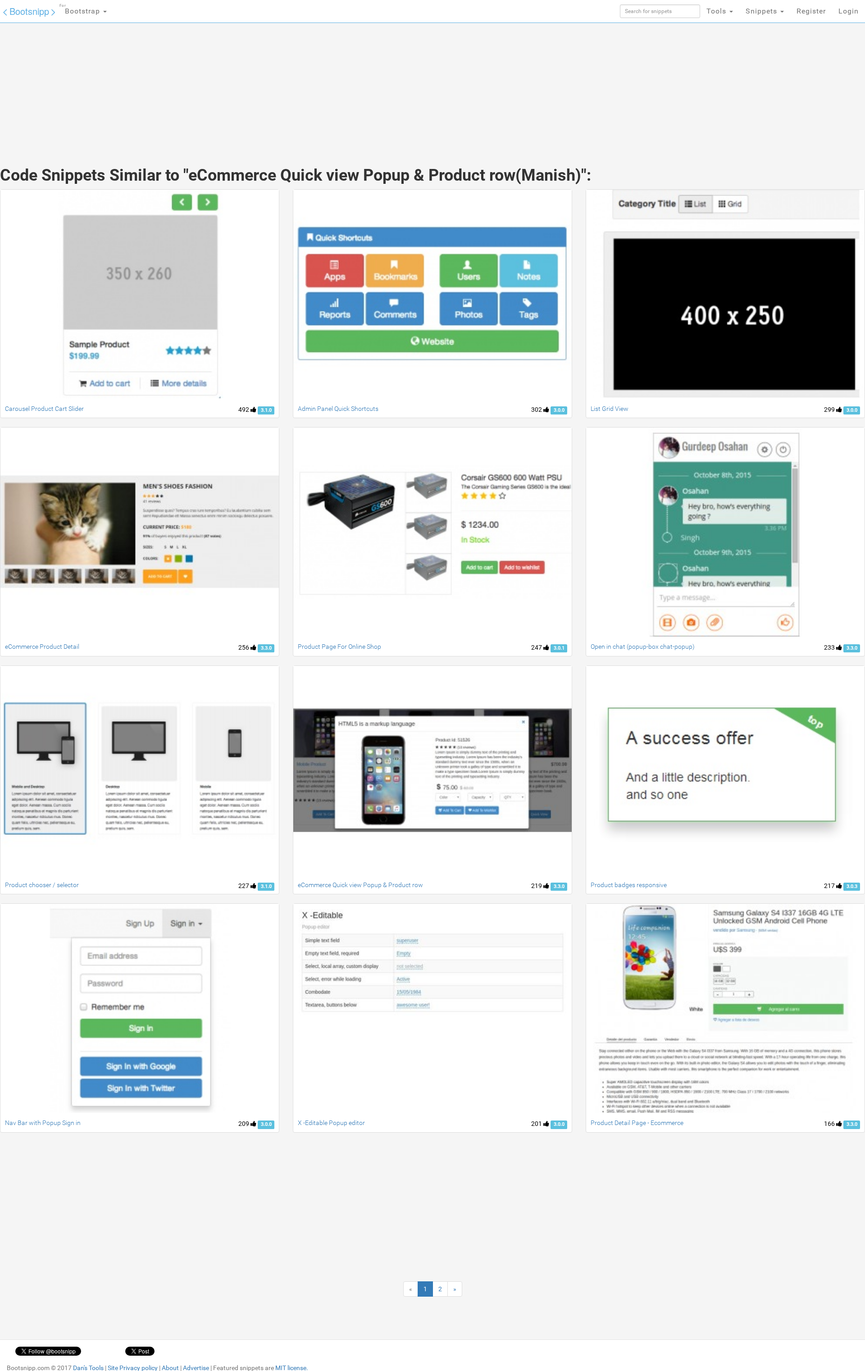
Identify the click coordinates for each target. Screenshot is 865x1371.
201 (537, 1123)
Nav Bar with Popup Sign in (43, 1122)
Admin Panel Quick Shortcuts (338, 408)
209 (244, 1123)
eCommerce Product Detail (42, 646)
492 (244, 409)
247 (537, 647)
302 (537, 409)
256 (244, 647)
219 (537, 885)
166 (830, 1123)
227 (244, 885)
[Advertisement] (365, 86)
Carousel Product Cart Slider (44, 408)
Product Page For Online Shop (339, 646)
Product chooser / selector (42, 884)
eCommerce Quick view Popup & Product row (360, 884)
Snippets (762, 11)
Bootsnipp (29, 11)
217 (830, 885)
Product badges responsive (629, 884)
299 (830, 409)
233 (830, 647)
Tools (717, 11)
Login (848, 11)
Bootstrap (80, 9)
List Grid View (609, 408)
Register (811, 11)
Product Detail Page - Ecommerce (637, 1122)
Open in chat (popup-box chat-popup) (643, 646)
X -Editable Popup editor (331, 1122)
